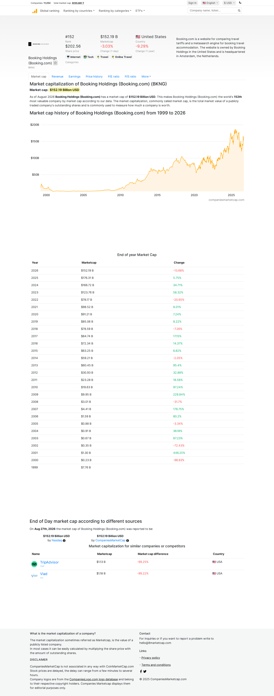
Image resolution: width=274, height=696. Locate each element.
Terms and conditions (156, 665)
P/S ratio (130, 76)
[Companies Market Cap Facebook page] (141, 672)
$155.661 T (78, 3)
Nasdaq (57, 540)
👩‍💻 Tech (89, 56)
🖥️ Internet (73, 56)
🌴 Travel (102, 56)
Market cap (38, 76)
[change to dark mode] (240, 3)
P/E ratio (113, 76)
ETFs (139, 10)
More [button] (145, 76)
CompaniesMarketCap (110, 540)
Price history (94, 76)
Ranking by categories (114, 10)
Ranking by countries (77, 10)
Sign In (192, 2)
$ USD (228, 2)
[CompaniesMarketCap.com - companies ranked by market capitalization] (34, 10)
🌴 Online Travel (121, 56)
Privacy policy (150, 657)
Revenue (57, 76)
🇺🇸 (209, 2)
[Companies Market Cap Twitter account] (145, 672)
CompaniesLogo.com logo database (93, 679)
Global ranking (49, 10)
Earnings (74, 76)
